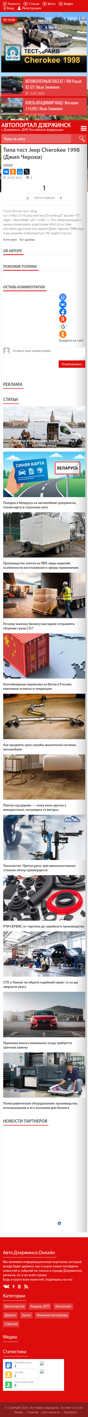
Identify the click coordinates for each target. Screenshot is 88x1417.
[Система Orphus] (51, 1373)
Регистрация (31, 8)
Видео (68, 4)
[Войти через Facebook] (62, 311)
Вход (10, 8)
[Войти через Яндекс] (62, 319)
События (11, 1324)
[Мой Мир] (20, 172)
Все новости (51, 1412)
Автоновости (14, 1306)
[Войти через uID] (62, 297)
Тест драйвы (27, 239)
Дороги (10, 1315)
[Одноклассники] (13, 172)
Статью (34, 4)
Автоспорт (63, 1306)
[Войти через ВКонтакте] (62, 304)
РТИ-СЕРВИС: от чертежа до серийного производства (43, 926)
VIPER (8, 166)
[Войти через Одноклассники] (62, 334)
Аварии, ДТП (39, 1306)
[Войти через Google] (63, 327)
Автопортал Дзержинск (36, 127)
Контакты (70, 1412)
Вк (6, 1286)
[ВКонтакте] (6, 172)
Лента (27, 1286)
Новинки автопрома (52, 1315)
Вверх (18, 1412)
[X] (27, 172)
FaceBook (14, 1286)
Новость (14, 4)
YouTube (20, 1286)
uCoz (79, 1407)
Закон (26, 1315)
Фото (51, 4)
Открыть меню (84, 128)
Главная (32, 1412)
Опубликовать (72, 364)
